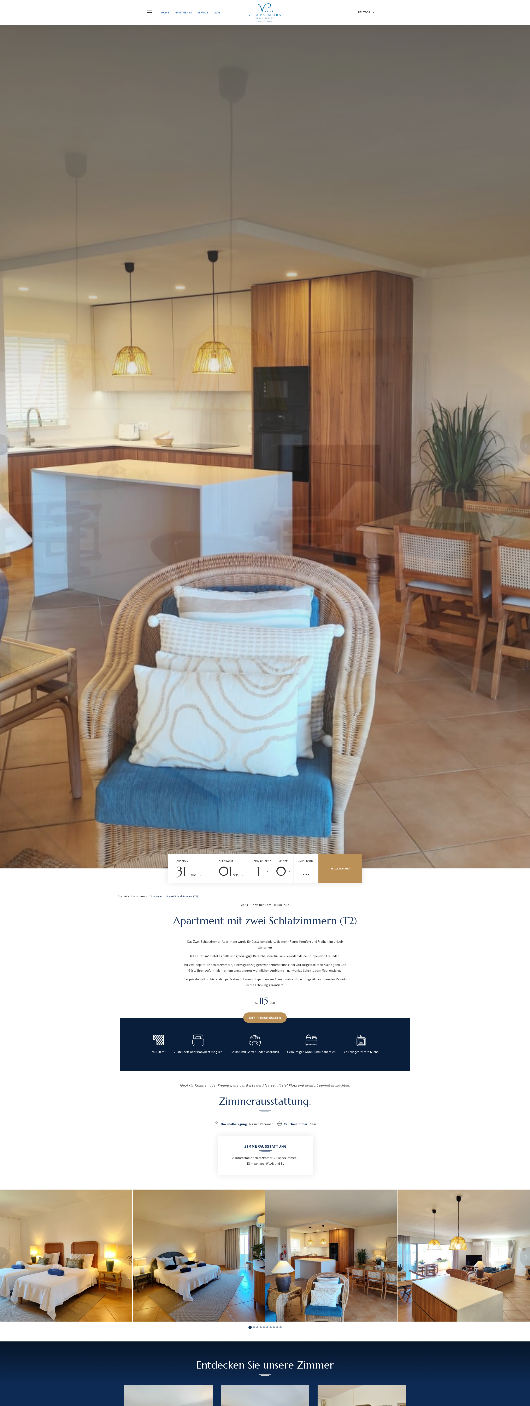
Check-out (226, 861)
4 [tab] (261, 1327)
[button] (150, 12)
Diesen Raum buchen (265, 1018)
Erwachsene (262, 861)
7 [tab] (271, 1327)
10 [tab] (280, 1327)
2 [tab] (254, 1327)
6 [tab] (267, 1327)
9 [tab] (277, 1327)
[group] (265, 446)
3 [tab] (257, 1327)
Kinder (283, 861)
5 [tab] (264, 1327)
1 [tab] (250, 1327)
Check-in (182, 861)
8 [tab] (274, 1327)
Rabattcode (306, 861)
